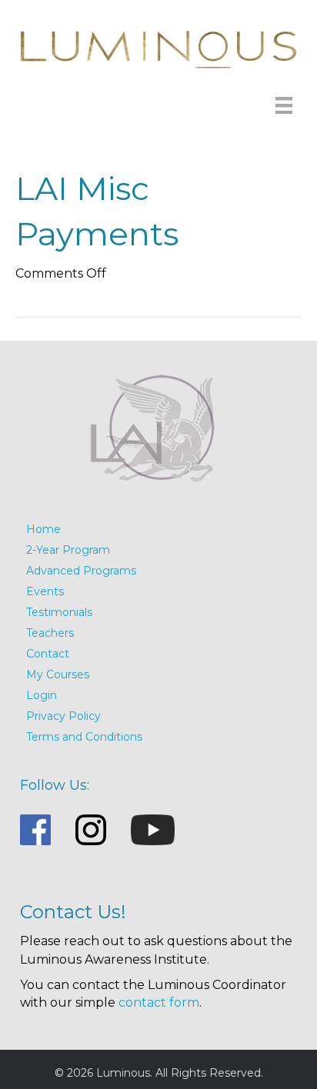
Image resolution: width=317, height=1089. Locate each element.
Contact (47, 654)
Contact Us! (73, 912)
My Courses (57, 674)
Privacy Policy (63, 716)
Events (45, 591)
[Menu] (284, 104)
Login (41, 695)
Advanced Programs (81, 571)
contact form (158, 1002)
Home (43, 529)
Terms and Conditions (84, 737)
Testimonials (59, 612)
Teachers (50, 633)
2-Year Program (68, 550)
